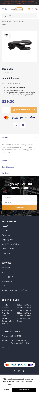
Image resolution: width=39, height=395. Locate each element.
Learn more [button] (8, 384)
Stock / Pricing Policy (10, 244)
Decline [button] (6, 389)
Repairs (5, 272)
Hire (3, 286)
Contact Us (6, 231)
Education (6, 268)
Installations (7, 281)
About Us (5, 226)
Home (4, 21)
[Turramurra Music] (17, 9)
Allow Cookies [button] (24, 389)
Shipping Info (7, 240)
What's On (6, 253)
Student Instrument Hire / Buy (14, 290)
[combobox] (19, 15)
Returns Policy (8, 249)
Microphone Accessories (18, 21)
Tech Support (7, 277)
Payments (6, 235)
